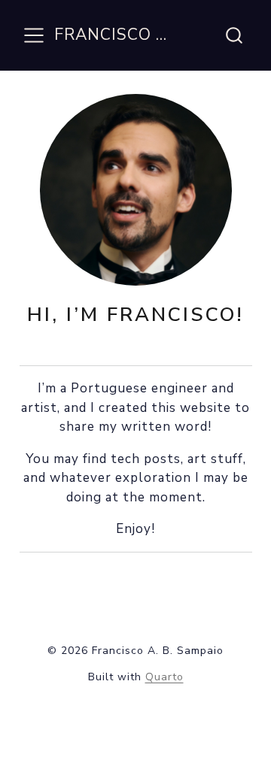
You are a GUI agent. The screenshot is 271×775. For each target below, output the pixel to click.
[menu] (34, 35)
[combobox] (235, 35)
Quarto (164, 677)
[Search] (234, 35)
